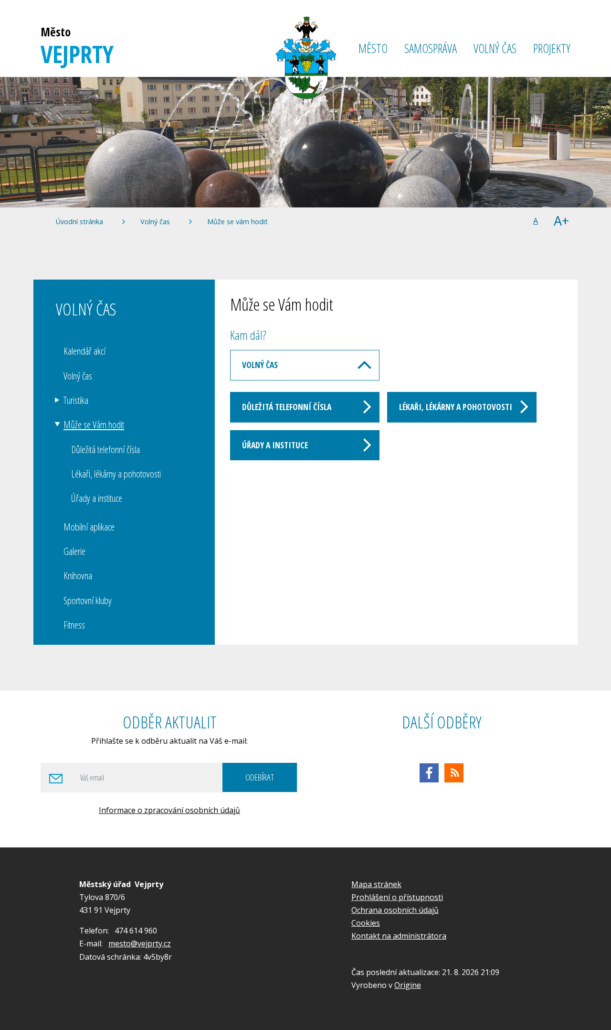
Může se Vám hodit (93, 424)
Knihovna (77, 575)
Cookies (365, 923)
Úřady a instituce (275, 445)
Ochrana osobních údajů (395, 910)
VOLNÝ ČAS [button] (495, 48)
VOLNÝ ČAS (260, 364)
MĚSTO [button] (373, 48)
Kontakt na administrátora (398, 936)
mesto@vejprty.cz (139, 943)
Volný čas (155, 221)
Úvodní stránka (79, 221)
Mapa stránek (376, 884)
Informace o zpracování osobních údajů (169, 810)
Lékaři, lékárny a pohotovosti (455, 406)
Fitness (74, 624)
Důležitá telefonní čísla (286, 406)
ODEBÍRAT (259, 776)
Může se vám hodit (237, 221)
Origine (407, 985)
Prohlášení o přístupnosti (397, 897)
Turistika (75, 400)
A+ (561, 221)
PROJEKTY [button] (551, 48)
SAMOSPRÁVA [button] (430, 48)
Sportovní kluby (87, 600)
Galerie (74, 551)
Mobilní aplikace (89, 526)
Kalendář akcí (84, 351)
